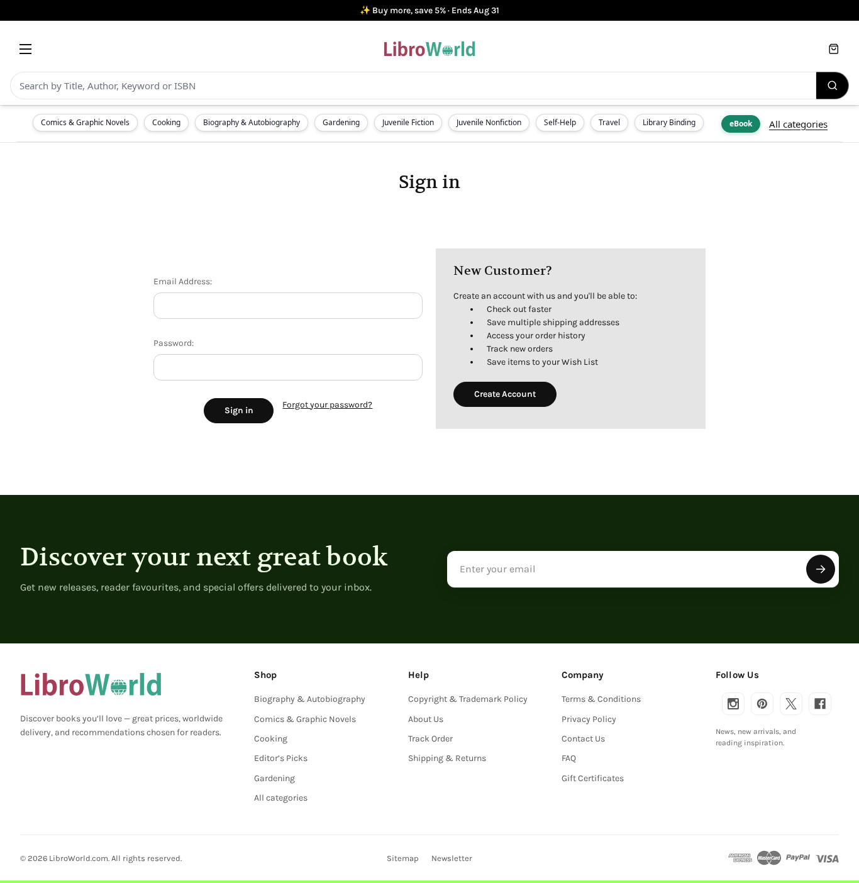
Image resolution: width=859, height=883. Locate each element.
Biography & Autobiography (251, 122)
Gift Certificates (593, 778)
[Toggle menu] (25, 48)
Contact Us (583, 738)
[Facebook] (820, 703)
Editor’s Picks (281, 758)
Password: (173, 343)
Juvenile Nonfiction (489, 122)
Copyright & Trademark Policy (468, 699)
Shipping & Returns (447, 758)
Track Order (430, 738)
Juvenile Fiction (408, 122)
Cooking (166, 122)
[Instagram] (733, 703)
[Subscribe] (820, 569)
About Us (425, 719)
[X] (791, 703)
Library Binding (669, 122)
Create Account (505, 394)
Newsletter (451, 858)
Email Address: (182, 281)
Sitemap (403, 858)
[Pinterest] (762, 703)
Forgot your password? (327, 404)
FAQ (569, 758)
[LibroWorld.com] (91, 684)
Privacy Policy (589, 719)
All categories (798, 124)
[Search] (832, 85)
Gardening (341, 122)
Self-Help (560, 122)
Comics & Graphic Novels (85, 122)
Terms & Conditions (601, 699)
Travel (609, 122)
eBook (740, 123)
